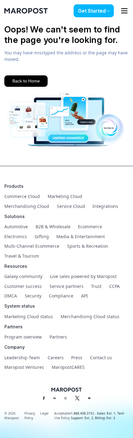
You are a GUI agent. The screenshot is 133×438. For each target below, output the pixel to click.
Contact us (101, 357)
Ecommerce (90, 227)
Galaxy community (23, 276)
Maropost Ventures (24, 367)
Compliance (61, 296)
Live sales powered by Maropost (83, 276)
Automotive (16, 227)
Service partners (66, 286)
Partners (58, 337)
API (84, 296)
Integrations (105, 206)
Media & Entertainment (80, 236)
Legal (44, 413)
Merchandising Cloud (26, 206)
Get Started (92, 11)
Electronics (15, 236)
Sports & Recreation (87, 246)
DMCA (10, 296)
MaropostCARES (68, 367)
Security (33, 296)
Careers (56, 357)
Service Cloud (71, 206)
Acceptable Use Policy (62, 415)
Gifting (42, 236)
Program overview (23, 337)
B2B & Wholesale (53, 227)
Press (76, 357)
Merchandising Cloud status (90, 316)
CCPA (114, 286)
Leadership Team (22, 357)
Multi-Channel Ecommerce (31, 246)
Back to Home (26, 80)
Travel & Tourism (21, 256)
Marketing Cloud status (28, 316)
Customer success (23, 286)
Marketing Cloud (65, 196)
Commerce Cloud (22, 196)
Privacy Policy (29, 415)
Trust (96, 286)
